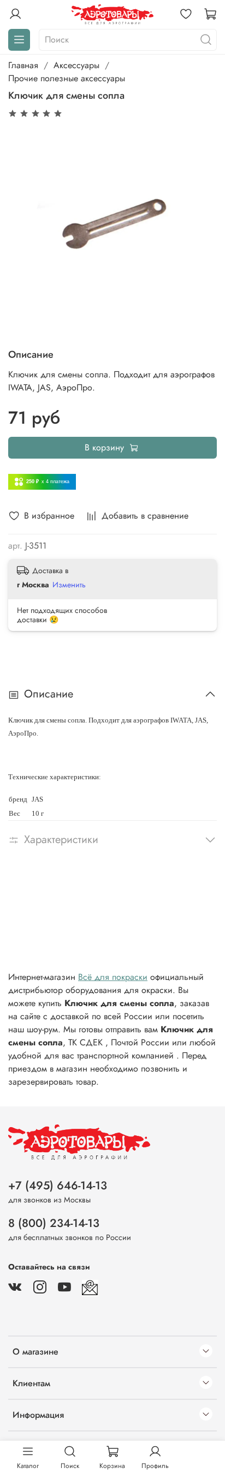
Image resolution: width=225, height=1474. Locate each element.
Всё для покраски (112, 977)
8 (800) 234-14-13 (53, 1223)
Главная (23, 65)
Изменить (69, 584)
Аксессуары (76, 65)
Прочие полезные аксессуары (66, 78)
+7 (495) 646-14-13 (57, 1185)
